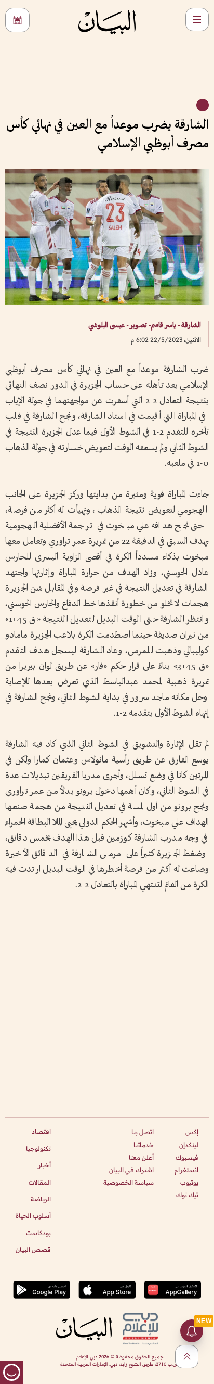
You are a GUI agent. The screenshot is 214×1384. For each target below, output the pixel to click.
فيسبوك (187, 1157)
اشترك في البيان (131, 1170)
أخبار (44, 1165)
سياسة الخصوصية (128, 1182)
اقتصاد (41, 1131)
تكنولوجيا (38, 1148)
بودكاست (38, 1233)
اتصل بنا (142, 1132)
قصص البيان (33, 1249)
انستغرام (186, 1170)
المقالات (40, 1182)
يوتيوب (189, 1182)
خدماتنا (143, 1145)
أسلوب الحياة (33, 1216)
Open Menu (197, 19)
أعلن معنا (141, 1157)
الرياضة (41, 1199)
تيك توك (187, 1195)
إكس (191, 1132)
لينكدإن (188, 1145)
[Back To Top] (186, 1356)
